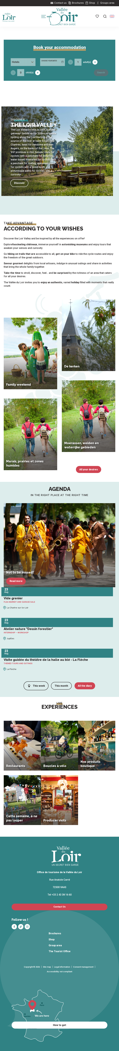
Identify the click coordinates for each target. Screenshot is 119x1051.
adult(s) (87, 62)
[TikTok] (20, 926)
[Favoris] (97, 16)
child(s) (30, 72)
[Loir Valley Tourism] (65, 16)
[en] (112, 16)
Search (101, 72)
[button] (105, 16)
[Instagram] (27, 926)
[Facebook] (14, 926)
